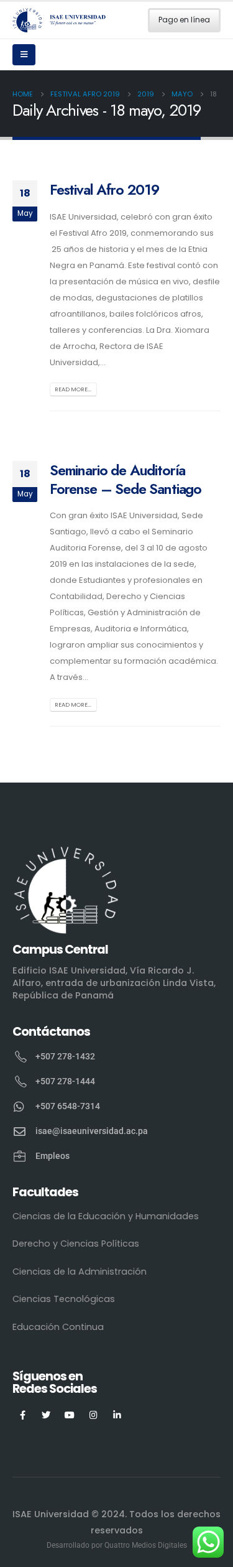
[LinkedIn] (117, 1414)
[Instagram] (93, 1414)
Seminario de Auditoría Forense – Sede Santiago (125, 480)
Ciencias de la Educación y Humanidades (105, 1216)
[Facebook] (22, 1414)
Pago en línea (184, 20)
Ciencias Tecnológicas (63, 1299)
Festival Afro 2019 (104, 189)
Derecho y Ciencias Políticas (75, 1243)
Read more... (73, 389)
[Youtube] (70, 1414)
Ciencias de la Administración (79, 1271)
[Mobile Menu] (23, 54)
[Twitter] (46, 1414)
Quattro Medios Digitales (145, 1545)
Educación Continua (58, 1327)
